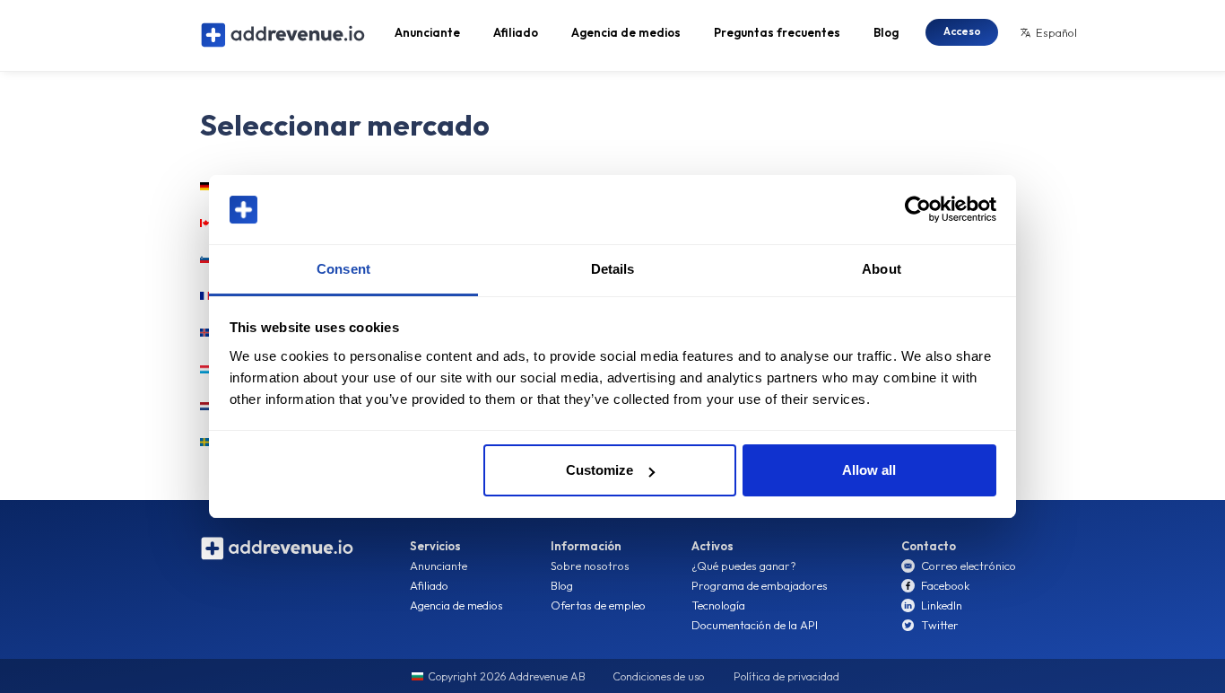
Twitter (940, 625)
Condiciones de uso (658, 676)
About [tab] (881, 268)
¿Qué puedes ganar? (743, 565)
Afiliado (515, 32)
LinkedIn (941, 605)
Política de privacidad (786, 676)
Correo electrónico (968, 565)
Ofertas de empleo (598, 605)
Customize (599, 470)
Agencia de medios (626, 32)
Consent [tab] (343, 268)
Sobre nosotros (590, 565)
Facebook (945, 585)
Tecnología (718, 605)
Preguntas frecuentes (777, 32)
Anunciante (427, 32)
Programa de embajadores (759, 585)
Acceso (962, 31)
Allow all (869, 470)
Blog (886, 32)
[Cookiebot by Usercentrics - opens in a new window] (917, 210)
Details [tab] (613, 268)
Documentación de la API (754, 625)
